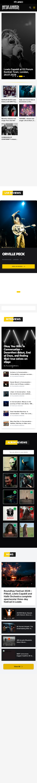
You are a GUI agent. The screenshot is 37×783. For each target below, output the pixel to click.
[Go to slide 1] (13, 76)
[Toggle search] (30, 7)
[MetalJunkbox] (18, 2)
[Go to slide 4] (21, 76)
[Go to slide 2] (15, 76)
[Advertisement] (18, 164)
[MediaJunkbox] (11, 7)
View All (17, 666)
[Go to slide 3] (17, 76)
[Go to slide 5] (24, 76)
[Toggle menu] (34, 7)
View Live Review (17, 288)
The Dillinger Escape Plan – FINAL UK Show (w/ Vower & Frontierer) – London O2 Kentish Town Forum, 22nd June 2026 (18, 268)
